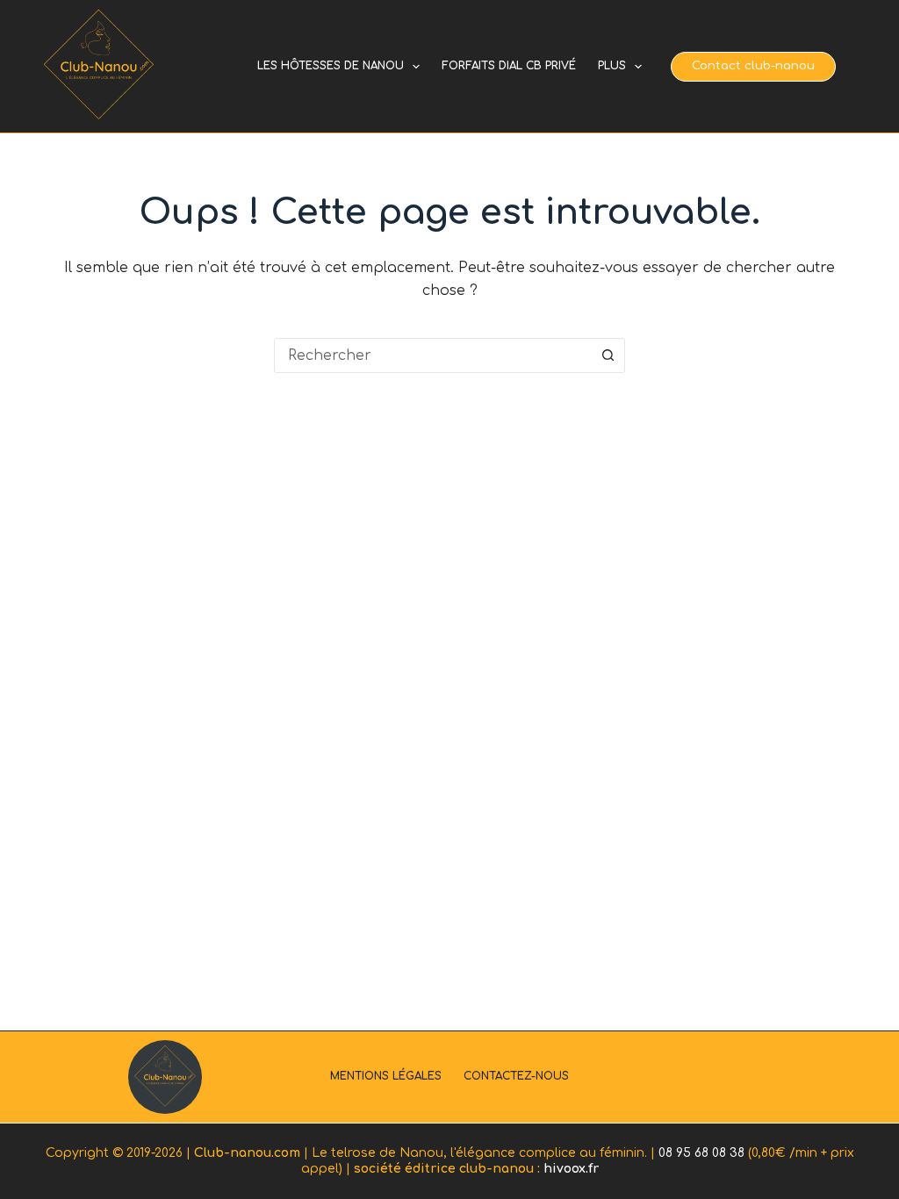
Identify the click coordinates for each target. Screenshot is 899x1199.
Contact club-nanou (753, 66)
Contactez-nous (516, 1076)
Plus (612, 66)
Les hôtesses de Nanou (330, 66)
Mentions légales (386, 1076)
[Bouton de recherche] (607, 355)
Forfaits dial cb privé (509, 66)
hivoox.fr (571, 1168)
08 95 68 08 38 (701, 1153)
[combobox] (433, 355)
